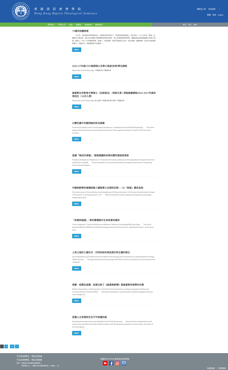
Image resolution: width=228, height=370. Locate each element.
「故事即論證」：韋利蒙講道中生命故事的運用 (96, 220)
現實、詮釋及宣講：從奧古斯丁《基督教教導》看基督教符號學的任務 (108, 284)
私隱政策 (211, 368)
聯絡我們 (98, 25)
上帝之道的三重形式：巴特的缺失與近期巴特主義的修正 (101, 252)
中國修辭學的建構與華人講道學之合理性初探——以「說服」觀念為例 (107, 187)
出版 (70, 25)
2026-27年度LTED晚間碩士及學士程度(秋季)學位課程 (99, 66)
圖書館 (78, 25)
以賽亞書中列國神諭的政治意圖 (88, 123)
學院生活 (61, 25)
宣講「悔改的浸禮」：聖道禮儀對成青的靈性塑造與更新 (100, 155)
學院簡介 (51, 25)
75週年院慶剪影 (80, 31)
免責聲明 (222, 368)
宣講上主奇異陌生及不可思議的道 (89, 317)
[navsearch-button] (219, 9)
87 (12, 346)
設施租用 (88, 25)
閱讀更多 (76, 49)
